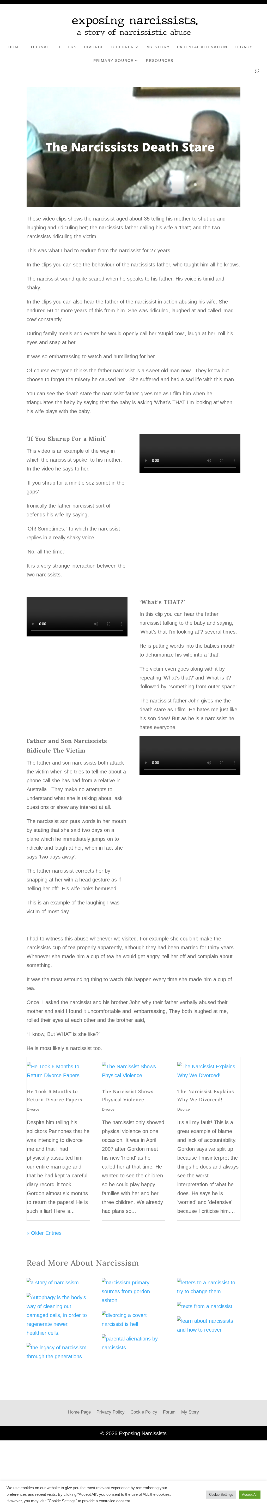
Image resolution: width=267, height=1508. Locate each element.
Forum (169, 1412)
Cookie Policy (143, 1412)
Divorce (94, 47)
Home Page (79, 1412)
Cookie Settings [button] (221, 1495)
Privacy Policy (110, 1412)
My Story (158, 47)
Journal (39, 47)
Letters (67, 47)
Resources (159, 60)
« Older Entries (44, 1233)
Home (14, 47)
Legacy (243, 47)
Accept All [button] (249, 1495)
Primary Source (113, 60)
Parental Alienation (202, 47)
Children (122, 47)
